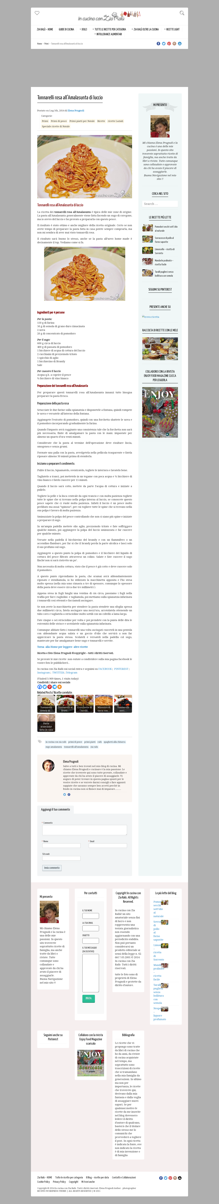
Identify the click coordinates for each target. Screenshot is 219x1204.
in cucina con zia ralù (56, 742)
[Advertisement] (109, 68)
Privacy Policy (59, 1181)
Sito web (46, 854)
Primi (46, 44)
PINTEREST (121, 668)
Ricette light (173, 29)
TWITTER (58, 672)
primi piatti (89, 742)
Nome (45, 841)
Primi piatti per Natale (82, 121)
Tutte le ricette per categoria (110, 29)
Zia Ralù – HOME (45, 29)
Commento (47, 823)
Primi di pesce (59, 121)
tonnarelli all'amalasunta (76, 747)
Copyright (73, 1181)
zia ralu (94, 747)
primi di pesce (75, 742)
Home (39, 44)
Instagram (43, 672)
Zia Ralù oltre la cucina (146, 29)
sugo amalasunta (54, 747)
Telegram (71, 672)
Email (91, 841)
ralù (100, 742)
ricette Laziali (115, 121)
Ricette (101, 121)
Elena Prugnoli (76, 110)
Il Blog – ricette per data (97, 1177)
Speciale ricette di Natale (56, 126)
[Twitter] (44, 687)
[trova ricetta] (150, 316)
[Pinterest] (49, 687)
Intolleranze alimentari (109, 34)
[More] (59, 687)
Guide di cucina (66, 29)
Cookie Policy (43, 1181)
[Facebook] (40, 687)
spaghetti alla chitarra (114, 742)
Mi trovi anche (88, 1181)
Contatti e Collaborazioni (124, 1177)
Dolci (84, 29)
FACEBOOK (105, 668)
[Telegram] (54, 687)
